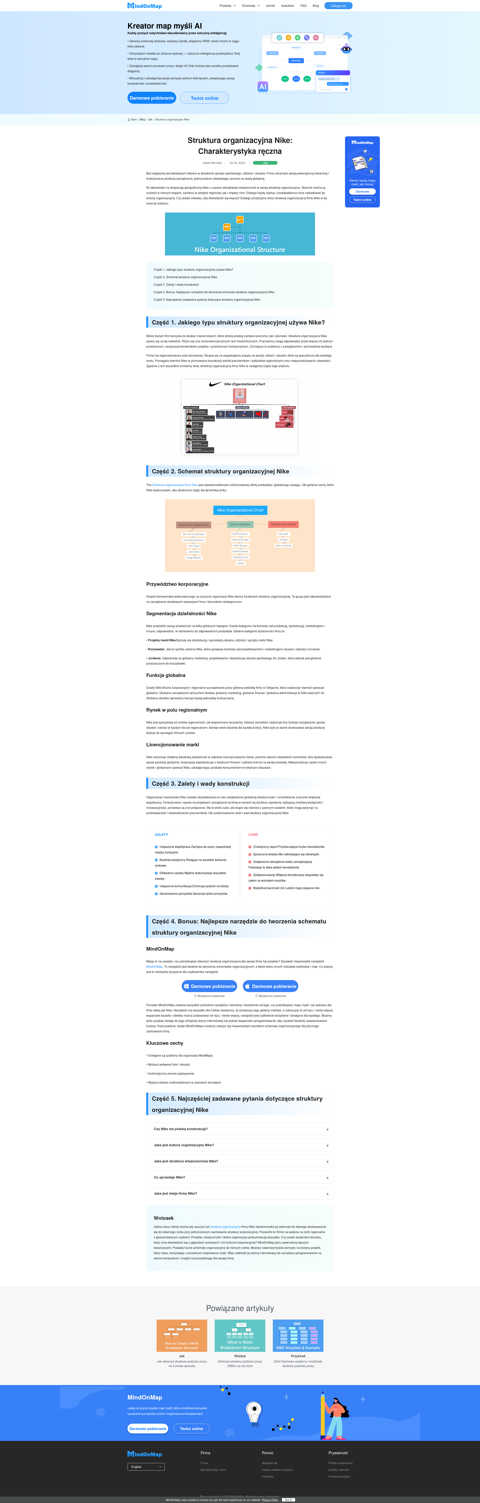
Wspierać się (269, 1463)
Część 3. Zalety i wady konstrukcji (176, 284)
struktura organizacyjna (225, 1226)
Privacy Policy (270, 1500)
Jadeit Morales (212, 163)
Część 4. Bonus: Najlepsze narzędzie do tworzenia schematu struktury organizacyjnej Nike (214, 292)
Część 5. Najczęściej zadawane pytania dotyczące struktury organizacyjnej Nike (207, 299)
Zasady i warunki (338, 1469)
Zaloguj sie (338, 5)
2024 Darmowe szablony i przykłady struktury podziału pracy (298, 1363)
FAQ (303, 5)
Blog (316, 5)
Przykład (298, 1356)
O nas (204, 1463)
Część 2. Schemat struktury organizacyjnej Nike (185, 277)
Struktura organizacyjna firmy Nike (175, 485)
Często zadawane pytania (277, 1469)
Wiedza (240, 1356)
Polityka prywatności (340, 1463)
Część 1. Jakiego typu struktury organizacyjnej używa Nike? (193, 269)
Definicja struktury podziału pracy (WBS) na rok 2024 (240, 1363)
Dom (134, 119)
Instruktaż (287, 5)
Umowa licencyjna (339, 1476)
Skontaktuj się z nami (213, 1469)
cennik (270, 5)
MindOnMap (154, 966)
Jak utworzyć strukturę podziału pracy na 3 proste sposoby (182, 1363)
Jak (150, 119)
